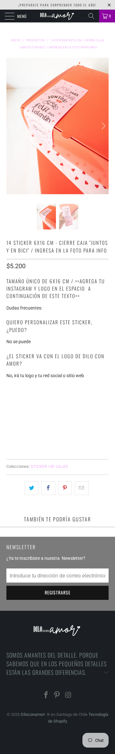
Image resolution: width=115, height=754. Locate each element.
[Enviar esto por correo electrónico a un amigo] (81, 488)
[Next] (102, 126)
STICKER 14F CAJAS (49, 466)
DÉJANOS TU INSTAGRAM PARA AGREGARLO (49, 387)
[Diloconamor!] (57, 16)
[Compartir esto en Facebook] (48, 488)
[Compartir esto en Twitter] (31, 488)
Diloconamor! (33, 714)
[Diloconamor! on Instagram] (68, 695)
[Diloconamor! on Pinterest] (57, 695)
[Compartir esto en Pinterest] (65, 488)
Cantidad (16, 414)
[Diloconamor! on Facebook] (46, 695)
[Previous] (12, 126)
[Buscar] (91, 16)
